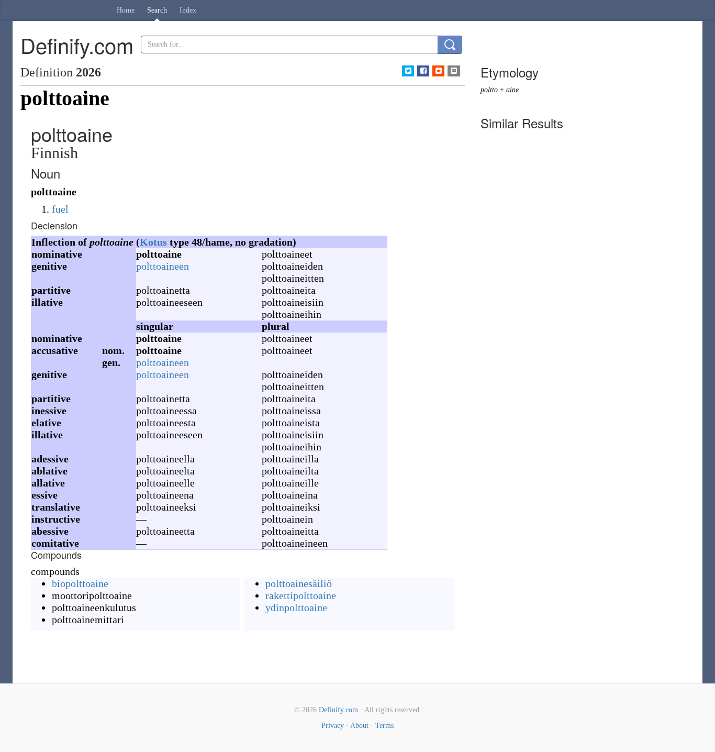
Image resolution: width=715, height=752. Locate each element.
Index (188, 10)
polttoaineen (162, 266)
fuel (60, 209)
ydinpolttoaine (296, 607)
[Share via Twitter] (408, 71)
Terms (384, 725)
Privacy (332, 725)
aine (512, 90)
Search (157, 10)
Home (126, 10)
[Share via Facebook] (423, 71)
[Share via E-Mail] (453, 71)
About (359, 725)
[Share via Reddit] (438, 71)
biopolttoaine (80, 583)
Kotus (153, 242)
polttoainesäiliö (298, 583)
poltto (489, 90)
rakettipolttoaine (300, 595)
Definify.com (338, 710)
